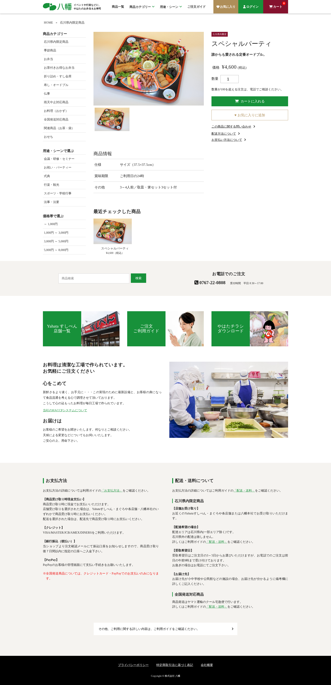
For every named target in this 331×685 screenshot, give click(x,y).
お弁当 (48, 59)
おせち (48, 136)
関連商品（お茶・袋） (59, 128)
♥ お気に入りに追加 (249, 115)
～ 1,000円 (51, 224)
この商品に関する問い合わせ (231, 126)
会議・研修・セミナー (59, 158)
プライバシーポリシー (133, 665)
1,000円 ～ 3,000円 (56, 232)
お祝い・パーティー (57, 167)
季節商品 (50, 50)
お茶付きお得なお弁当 (59, 67)
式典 (47, 176)
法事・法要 (51, 202)
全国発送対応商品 (56, 119)
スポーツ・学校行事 (57, 193)
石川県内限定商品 (72, 22)
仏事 (47, 93)
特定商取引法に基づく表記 (174, 665)
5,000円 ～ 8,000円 (56, 250)
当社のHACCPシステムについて (65, 410)
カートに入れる (253, 101)
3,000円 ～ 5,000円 (56, 241)
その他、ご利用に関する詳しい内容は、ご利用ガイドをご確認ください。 (149, 629)
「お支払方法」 (112, 490)
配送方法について (223, 133)
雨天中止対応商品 (56, 102)
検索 (138, 278)
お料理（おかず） (56, 110)
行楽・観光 (51, 184)
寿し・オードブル (56, 85)
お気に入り (227, 6)
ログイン (252, 6)
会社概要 (207, 665)
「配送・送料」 (244, 490)
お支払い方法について (226, 139)
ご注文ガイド (196, 6)
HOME (48, 22)
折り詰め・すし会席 (57, 76)
